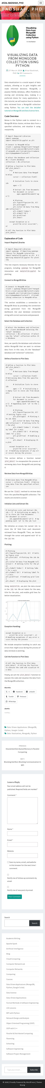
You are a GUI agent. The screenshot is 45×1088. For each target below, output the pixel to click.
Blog (8, 954)
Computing (10, 974)
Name (10, 829)
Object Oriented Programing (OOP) (20, 1023)
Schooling (10, 1043)
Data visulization (14, 733)
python (34, 733)
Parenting (10, 1038)
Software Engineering (14, 1049)
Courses (9, 979)
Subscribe (34, 1070)
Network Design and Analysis (17, 1018)
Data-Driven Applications (16, 998)
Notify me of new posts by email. (20, 890)
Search (7, 917)
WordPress (30, 1082)
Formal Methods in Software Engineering (22, 1003)
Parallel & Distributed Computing (19, 1033)
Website (10, 851)
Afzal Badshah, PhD (13, 2)
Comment (11, 795)
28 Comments (26, 73)
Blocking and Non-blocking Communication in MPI (22, 762)
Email (10, 840)
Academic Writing (13, 938)
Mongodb (26, 733)
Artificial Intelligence (14, 949)
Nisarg (22, 1085)
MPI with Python (13, 1013)
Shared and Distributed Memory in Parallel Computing (22, 749)
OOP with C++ (11, 1028)
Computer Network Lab (15, 964)
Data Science (11, 992)
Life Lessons (11, 1008)
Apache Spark (11, 943)
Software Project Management (18, 1054)
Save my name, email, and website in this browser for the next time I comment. (22, 865)
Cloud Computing (13, 959)
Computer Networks (14, 969)
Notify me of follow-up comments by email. (22, 879)
